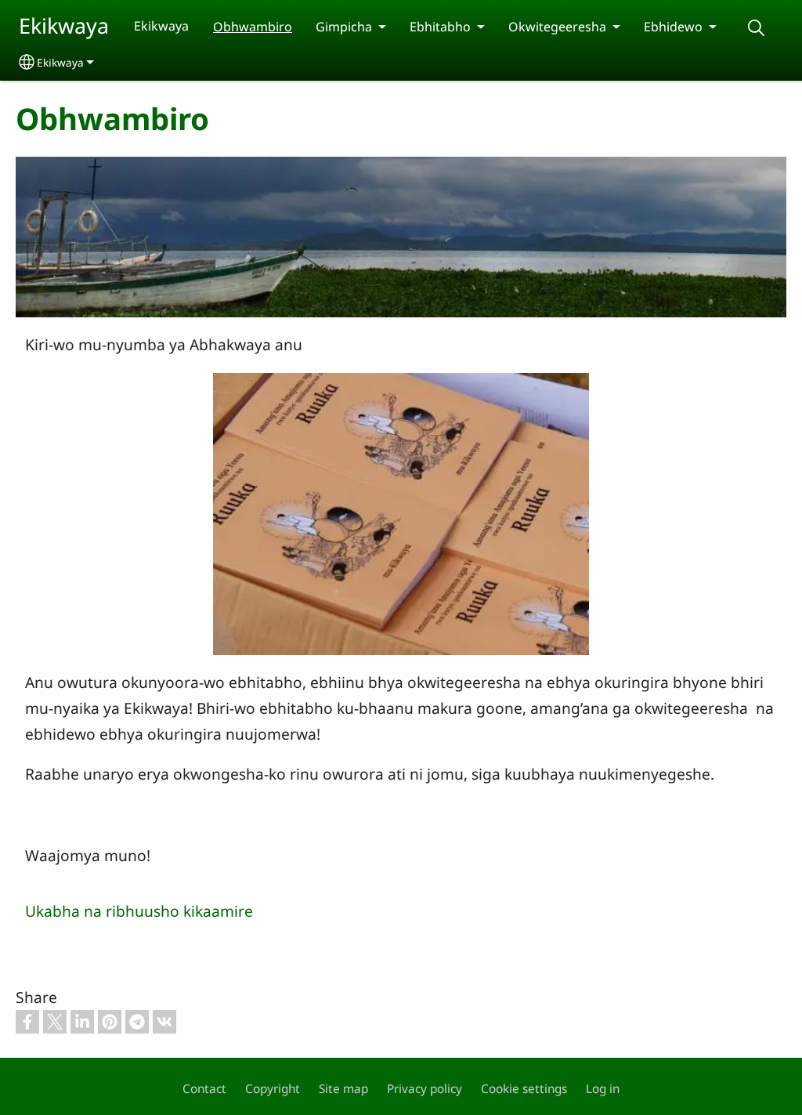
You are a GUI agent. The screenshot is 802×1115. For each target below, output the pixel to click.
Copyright (272, 1089)
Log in (603, 1089)
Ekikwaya (64, 25)
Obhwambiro (252, 26)
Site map (343, 1089)
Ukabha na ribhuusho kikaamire (139, 910)
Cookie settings (524, 1089)
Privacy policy (424, 1089)
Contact (204, 1089)
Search (755, 28)
